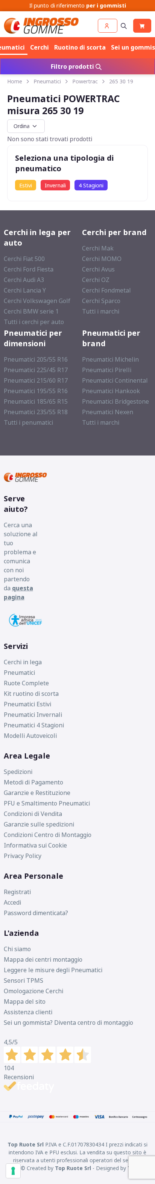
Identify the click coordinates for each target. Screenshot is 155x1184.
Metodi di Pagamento (33, 782)
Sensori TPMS (23, 980)
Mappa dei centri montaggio (43, 959)
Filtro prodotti (73, 66)
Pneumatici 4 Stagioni (34, 725)
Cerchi (39, 47)
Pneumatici (47, 81)
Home (14, 81)
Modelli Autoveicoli (30, 736)
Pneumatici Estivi (27, 704)
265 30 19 (121, 81)
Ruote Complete (26, 683)
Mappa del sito (25, 1001)
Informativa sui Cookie (35, 845)
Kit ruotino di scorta (31, 693)
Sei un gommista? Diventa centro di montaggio (68, 1022)
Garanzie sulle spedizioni (39, 824)
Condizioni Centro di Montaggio (47, 835)
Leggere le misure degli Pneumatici (53, 970)
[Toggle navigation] (123, 26)
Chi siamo (17, 949)
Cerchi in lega (23, 662)
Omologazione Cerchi (33, 991)
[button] (107, 26)
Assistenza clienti (28, 1012)
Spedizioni (18, 772)
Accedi (12, 902)
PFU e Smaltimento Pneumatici (47, 803)
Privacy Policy (22, 856)
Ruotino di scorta (80, 47)
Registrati (17, 892)
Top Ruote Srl (73, 1168)
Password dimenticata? (36, 913)
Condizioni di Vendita (33, 814)
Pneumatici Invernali (33, 714)
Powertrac (85, 81)
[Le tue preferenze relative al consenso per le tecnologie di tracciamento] (13, 1171)
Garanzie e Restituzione (37, 793)
